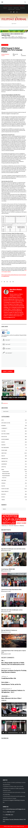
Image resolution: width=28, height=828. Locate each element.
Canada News (5, 471)
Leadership (4, 464)
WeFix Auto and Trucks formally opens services (12, 610)
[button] (3, 332)
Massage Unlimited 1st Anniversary (9, 630)
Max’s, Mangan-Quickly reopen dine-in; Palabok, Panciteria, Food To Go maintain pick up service (12, 663)
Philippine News (6, 475)
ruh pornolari (4, 696)
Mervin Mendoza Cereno (16, 290)
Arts (2, 420)
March (13, 36)
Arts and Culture (5, 422)
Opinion (3, 483)
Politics (4, 477)
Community (4, 428)
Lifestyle (3, 466)
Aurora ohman (4, 682)
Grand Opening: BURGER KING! (8, 569)
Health (3, 455)
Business (3, 425)
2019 (9, 36)
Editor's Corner (5, 433)
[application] (14, 710)
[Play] (3, 715)
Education (20, 36)
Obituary (3, 480)
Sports (3, 496)
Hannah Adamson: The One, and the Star (11, 684)
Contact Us (10, 7)
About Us (5, 7)
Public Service (4, 491)
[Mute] (22, 715)
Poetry (3, 485)
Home (5, 36)
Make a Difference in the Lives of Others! (11, 698)
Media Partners (6, 473)
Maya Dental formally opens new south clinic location (13, 548)
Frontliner (4, 450)
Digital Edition (16, 7)
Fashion (3, 444)
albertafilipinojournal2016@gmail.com (15, 809)
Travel (3, 499)
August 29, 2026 (11, 9)
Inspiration (4, 461)
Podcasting (18, 9)
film (2, 660)
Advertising (22, 7)
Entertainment (5, 439)
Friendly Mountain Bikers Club (8, 678)
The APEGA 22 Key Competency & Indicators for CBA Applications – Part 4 (13, 691)
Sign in (14, 23)
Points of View (5, 488)
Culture (3, 431)
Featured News (5, 447)
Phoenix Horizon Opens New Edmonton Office (11, 589)
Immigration (4, 458)
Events (3, 442)
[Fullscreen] (24, 715)
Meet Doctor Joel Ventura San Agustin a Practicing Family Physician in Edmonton (13, 671)
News (2, 469)
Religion (3, 494)
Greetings (3, 453)
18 (16, 36)
